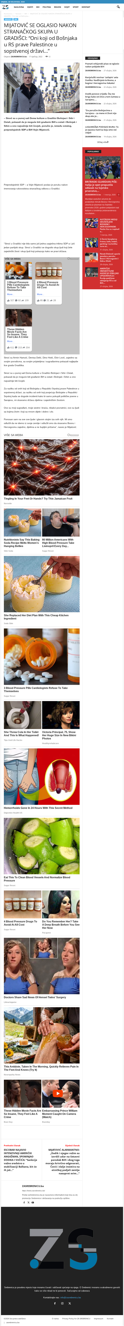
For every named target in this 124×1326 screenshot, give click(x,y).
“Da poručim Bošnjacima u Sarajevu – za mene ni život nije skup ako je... (100, 113)
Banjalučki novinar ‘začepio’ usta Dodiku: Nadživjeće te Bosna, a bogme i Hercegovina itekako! (101, 80)
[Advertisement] (42, 158)
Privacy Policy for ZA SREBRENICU (76, 1318)
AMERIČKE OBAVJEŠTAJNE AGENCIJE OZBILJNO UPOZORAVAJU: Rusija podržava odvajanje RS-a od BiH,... (109, 275)
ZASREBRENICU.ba (19, 56)
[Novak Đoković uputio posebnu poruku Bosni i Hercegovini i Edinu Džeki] (91, 257)
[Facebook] (24, 1203)
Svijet (67, 7)
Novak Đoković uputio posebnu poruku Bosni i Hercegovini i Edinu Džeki (110, 257)
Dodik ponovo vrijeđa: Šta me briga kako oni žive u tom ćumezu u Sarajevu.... (102, 96)
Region (57, 7)
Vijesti (30, 7)
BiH (37, 7)
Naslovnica (8, 14)
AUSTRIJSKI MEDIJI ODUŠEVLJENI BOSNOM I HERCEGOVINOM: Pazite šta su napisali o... (109, 225)
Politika (47, 7)
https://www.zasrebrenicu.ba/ (33, 1191)
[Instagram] (62, 1304)
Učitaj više (102, 142)
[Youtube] (33, 1203)
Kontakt (86, 7)
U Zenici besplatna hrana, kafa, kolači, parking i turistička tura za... (108, 243)
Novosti (18, 14)
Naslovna (19, 7)
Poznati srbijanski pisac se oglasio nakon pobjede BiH (102, 65)
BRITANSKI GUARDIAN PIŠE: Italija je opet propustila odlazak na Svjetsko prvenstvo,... (101, 186)
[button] (118, 7)
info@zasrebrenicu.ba (70, 1297)
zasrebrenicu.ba (12, 1322)
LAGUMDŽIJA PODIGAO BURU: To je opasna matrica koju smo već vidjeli (102, 129)
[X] (28, 1203)
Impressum (98, 1318)
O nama (55, 1318)
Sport (75, 7)
